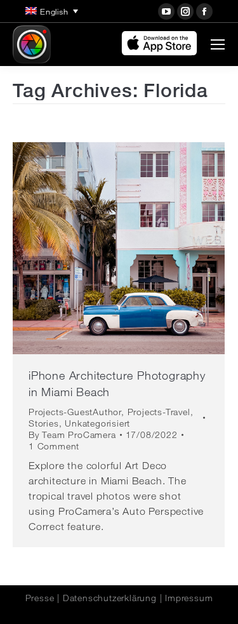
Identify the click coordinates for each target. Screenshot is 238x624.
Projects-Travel (159, 412)
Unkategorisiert (97, 423)
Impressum (189, 598)
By (72, 435)
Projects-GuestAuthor (75, 412)
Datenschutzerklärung (110, 598)
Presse (40, 598)
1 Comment (54, 446)
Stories (44, 423)
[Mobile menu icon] (217, 44)
